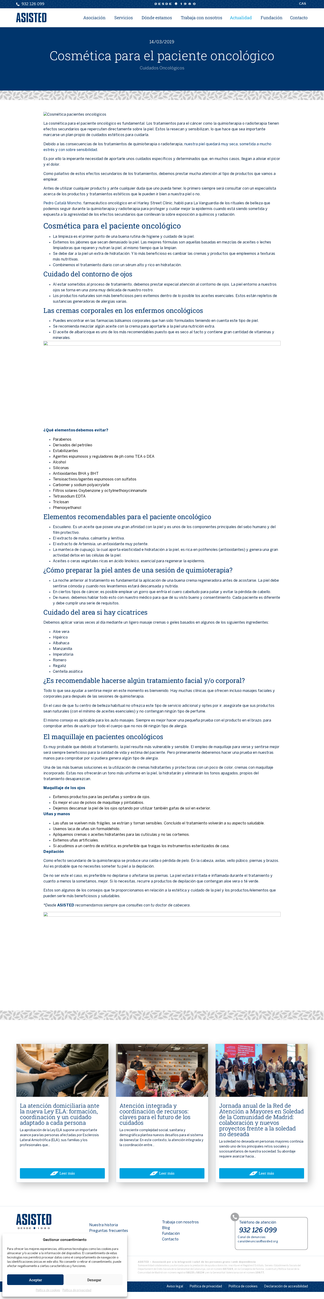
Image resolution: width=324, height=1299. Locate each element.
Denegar (94, 1279)
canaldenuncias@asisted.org (258, 1241)
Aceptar (35, 1279)
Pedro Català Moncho (62, 203)
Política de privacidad (76, 1290)
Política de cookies (48, 1290)
